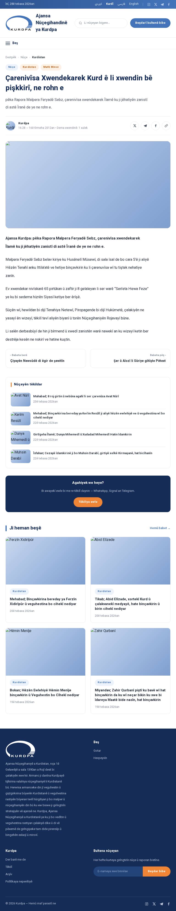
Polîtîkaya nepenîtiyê (19, 881)
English (134, 4)
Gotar (97, 751)
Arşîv (9, 874)
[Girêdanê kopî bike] (166, 125)
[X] (155, 4)
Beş (15, 43)
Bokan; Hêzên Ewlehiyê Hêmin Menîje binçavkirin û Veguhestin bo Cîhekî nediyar (44, 693)
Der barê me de (16, 860)
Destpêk (11, 57)
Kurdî (109, 4)
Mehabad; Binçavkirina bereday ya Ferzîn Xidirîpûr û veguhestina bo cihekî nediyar (43, 602)
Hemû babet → (160, 528)
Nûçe (24, 57)
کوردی (98, 4)
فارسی (121, 4)
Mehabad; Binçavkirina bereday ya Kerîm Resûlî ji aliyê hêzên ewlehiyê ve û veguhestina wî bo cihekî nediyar (99, 415)
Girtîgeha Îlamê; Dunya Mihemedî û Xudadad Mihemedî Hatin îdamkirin (82, 434)
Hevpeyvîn (100, 758)
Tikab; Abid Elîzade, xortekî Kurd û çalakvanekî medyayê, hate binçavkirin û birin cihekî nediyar (127, 604)
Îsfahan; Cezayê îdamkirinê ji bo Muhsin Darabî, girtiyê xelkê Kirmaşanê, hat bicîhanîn (92, 453)
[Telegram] (162, 4)
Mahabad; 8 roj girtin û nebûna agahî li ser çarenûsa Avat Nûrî (76, 396)
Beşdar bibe (156, 871)
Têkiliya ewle (88, 502)
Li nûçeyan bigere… (97, 23)
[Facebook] (168, 4)
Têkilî (9, 867)
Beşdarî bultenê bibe (150, 23)
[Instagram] (149, 4)
